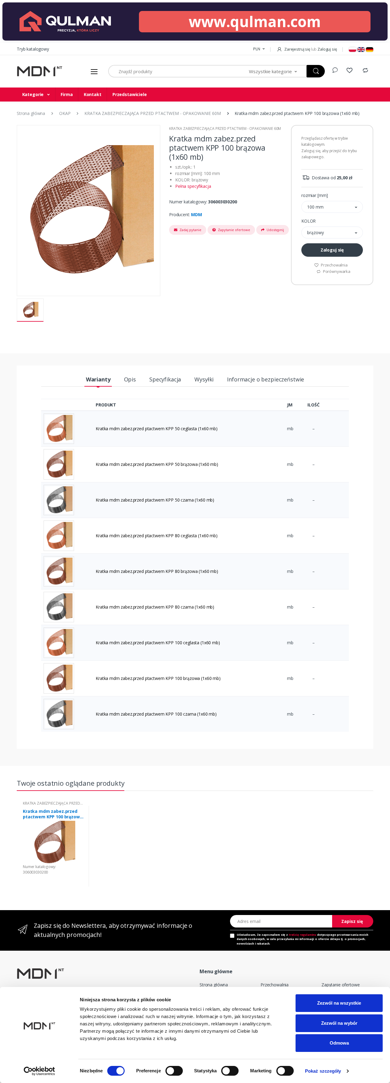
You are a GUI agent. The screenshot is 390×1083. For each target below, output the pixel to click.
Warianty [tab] (98, 379)
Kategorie (33, 94)
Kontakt (92, 94)
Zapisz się (352, 921)
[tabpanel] (53, 846)
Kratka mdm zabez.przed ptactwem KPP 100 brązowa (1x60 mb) (53, 814)
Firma (67, 94)
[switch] (174, 1071)
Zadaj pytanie (190, 229)
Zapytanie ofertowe (233, 229)
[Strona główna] (39, 71)
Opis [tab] (130, 379)
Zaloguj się (332, 250)
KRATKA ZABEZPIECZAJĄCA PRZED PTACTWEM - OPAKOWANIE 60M (225, 128)
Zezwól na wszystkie (339, 1003)
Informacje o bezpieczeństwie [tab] (265, 379)
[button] (258, 49)
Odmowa (339, 1042)
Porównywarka (336, 271)
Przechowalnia (334, 265)
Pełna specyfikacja (193, 186)
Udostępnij (275, 229)
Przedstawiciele (129, 94)
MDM (196, 214)
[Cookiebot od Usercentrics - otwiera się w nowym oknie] (39, 1071)
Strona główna (214, 985)
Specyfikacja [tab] (165, 379)
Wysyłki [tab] (204, 379)
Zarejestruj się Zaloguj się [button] (310, 49)
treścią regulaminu (302, 935)
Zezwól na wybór (339, 1023)
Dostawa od (331, 177)
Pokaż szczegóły (323, 1071)
